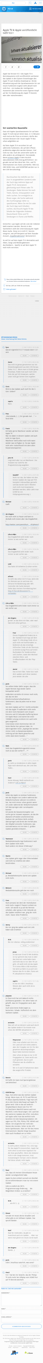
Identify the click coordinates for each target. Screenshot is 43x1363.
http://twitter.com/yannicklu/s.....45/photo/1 (22, 525)
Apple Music (13, 296)
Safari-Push (32, 1347)
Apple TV (21, 296)
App (35, 3)
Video (33, 296)
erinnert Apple (13, 158)
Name (3, 1308)
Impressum (15, 1347)
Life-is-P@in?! (21, 783)
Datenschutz (25, 1347)
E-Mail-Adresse (6, 1316)
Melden (25, 355)
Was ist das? (34, 281)
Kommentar (5, 1292)
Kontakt (40, 3)
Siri (28, 296)
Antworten (34, 355)
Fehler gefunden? (11, 289)
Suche (30, 3)
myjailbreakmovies (17, 236)
